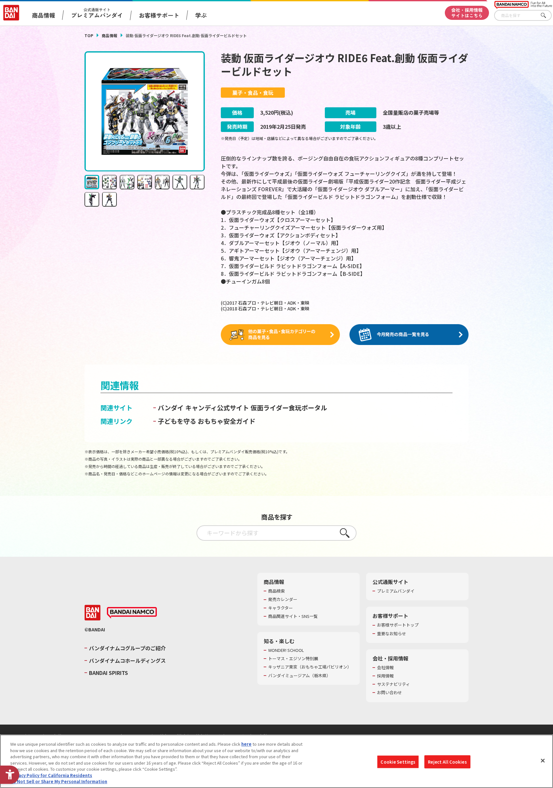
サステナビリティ (393, 684)
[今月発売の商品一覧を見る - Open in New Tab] (409, 334)
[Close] (543, 760)
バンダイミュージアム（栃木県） (299, 675)
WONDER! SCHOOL (286, 650)
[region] (276, 761)
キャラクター (280, 608)
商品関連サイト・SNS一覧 (293, 616)
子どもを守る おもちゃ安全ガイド (206, 421)
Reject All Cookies (447, 762)
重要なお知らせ (391, 633)
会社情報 (385, 667)
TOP (88, 35)
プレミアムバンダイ (395, 591)
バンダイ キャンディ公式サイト (203, 407)
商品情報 (109, 35)
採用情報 (385, 676)
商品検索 (276, 591)
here (246, 744)
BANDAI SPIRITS (108, 672)
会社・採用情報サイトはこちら (467, 13)
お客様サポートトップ (398, 625)
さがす (547, 15)
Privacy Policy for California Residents (51, 775)
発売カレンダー (282, 599)
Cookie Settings (398, 762)
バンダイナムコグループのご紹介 (127, 648)
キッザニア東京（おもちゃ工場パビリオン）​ (309, 667)
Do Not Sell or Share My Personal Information (58, 781)
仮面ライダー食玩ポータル (289, 407)
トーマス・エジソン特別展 (293, 658)
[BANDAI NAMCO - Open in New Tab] (132, 613)
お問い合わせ (389, 692)
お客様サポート (159, 15)
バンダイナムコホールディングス (127, 660)
